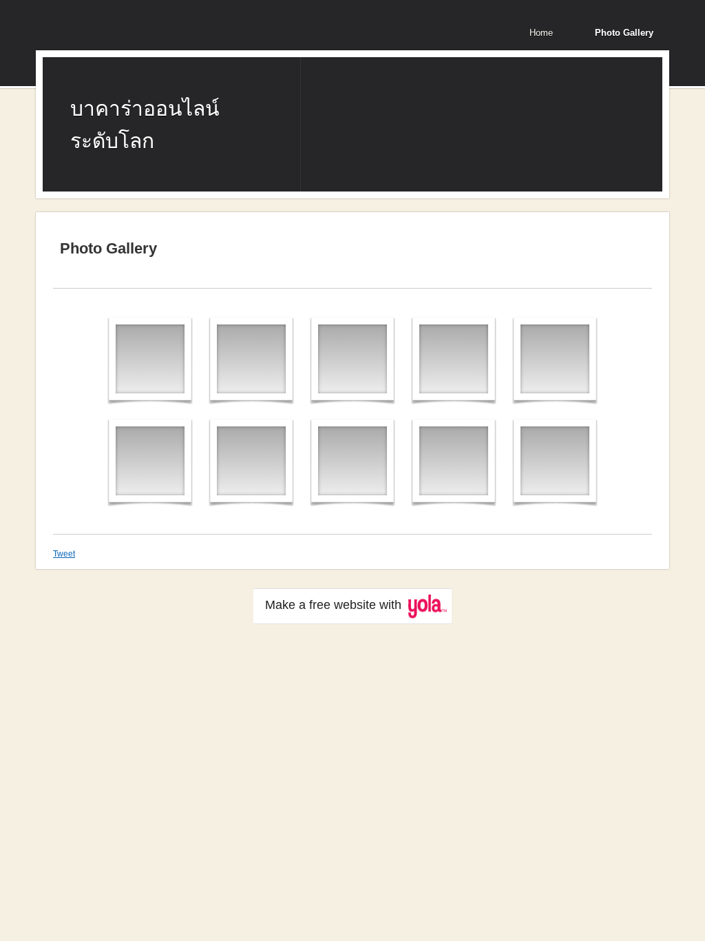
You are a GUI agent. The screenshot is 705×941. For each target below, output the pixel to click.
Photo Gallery (624, 33)
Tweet (64, 554)
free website (342, 605)
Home (541, 33)
